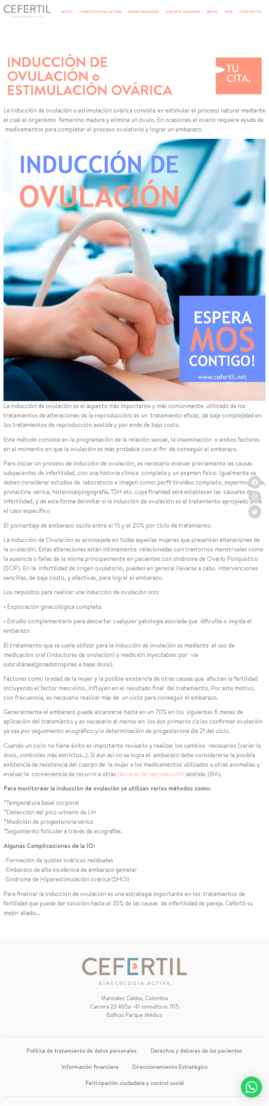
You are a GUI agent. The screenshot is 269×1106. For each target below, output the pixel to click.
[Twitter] (254, 511)
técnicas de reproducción (150, 773)
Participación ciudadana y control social (134, 1083)
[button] (251, 1087)
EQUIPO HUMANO (183, 11)
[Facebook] (254, 482)
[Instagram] (254, 496)
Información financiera (90, 1067)
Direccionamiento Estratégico (170, 1067)
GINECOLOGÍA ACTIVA (101, 11)
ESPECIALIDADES (143, 11)
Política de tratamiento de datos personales (82, 1050)
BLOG (212, 11)
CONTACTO (250, 11)
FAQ (229, 11)
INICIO (67, 11)
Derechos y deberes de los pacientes (196, 1050)
